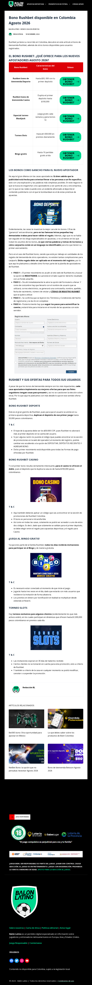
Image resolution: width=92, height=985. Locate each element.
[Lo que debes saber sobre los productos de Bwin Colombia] (65, 719)
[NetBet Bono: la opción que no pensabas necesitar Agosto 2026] (26, 754)
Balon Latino (14, 29)
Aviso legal (65, 928)
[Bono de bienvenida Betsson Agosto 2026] (65, 754)
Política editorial (50, 928)
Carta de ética (33, 928)
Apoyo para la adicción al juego (54, 869)
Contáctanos (35, 943)
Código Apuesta (78, 4)
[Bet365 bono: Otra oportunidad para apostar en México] (26, 719)
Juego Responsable (18, 943)
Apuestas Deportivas (35, 4)
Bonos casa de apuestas (30, 29)
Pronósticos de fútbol (58, 4)
